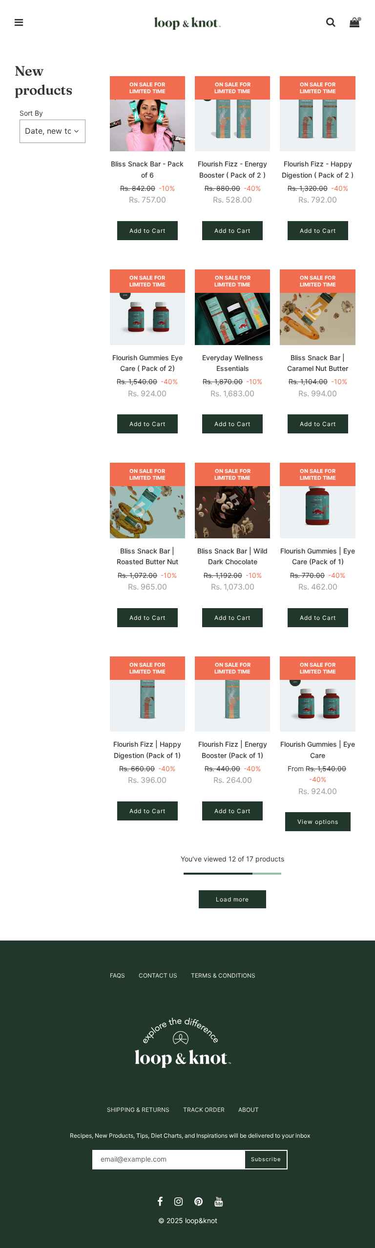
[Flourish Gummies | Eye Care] (317, 694)
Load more (232, 899)
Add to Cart (147, 230)
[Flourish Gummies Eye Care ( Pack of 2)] (147, 307)
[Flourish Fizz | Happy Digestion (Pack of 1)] (147, 694)
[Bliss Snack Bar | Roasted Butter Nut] (147, 500)
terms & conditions (223, 975)
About (248, 1109)
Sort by (31, 113)
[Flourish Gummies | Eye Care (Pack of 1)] (317, 500)
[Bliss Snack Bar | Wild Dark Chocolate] (232, 500)
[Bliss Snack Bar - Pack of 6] (147, 113)
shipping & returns (138, 1109)
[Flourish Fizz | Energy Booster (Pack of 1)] (232, 694)
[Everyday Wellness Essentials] (232, 307)
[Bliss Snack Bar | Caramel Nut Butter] (317, 307)
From (317, 780)
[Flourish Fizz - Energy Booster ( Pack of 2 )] (232, 113)
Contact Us (158, 975)
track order (204, 1109)
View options (317, 821)
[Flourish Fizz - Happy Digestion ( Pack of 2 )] (317, 113)
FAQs (117, 975)
